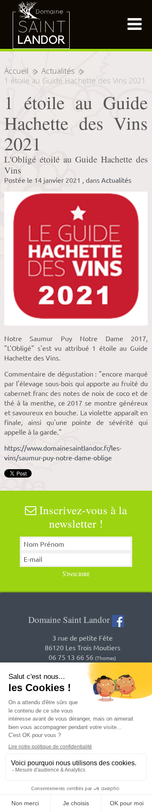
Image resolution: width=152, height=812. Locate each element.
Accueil (16, 71)
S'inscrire (76, 573)
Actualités (58, 71)
